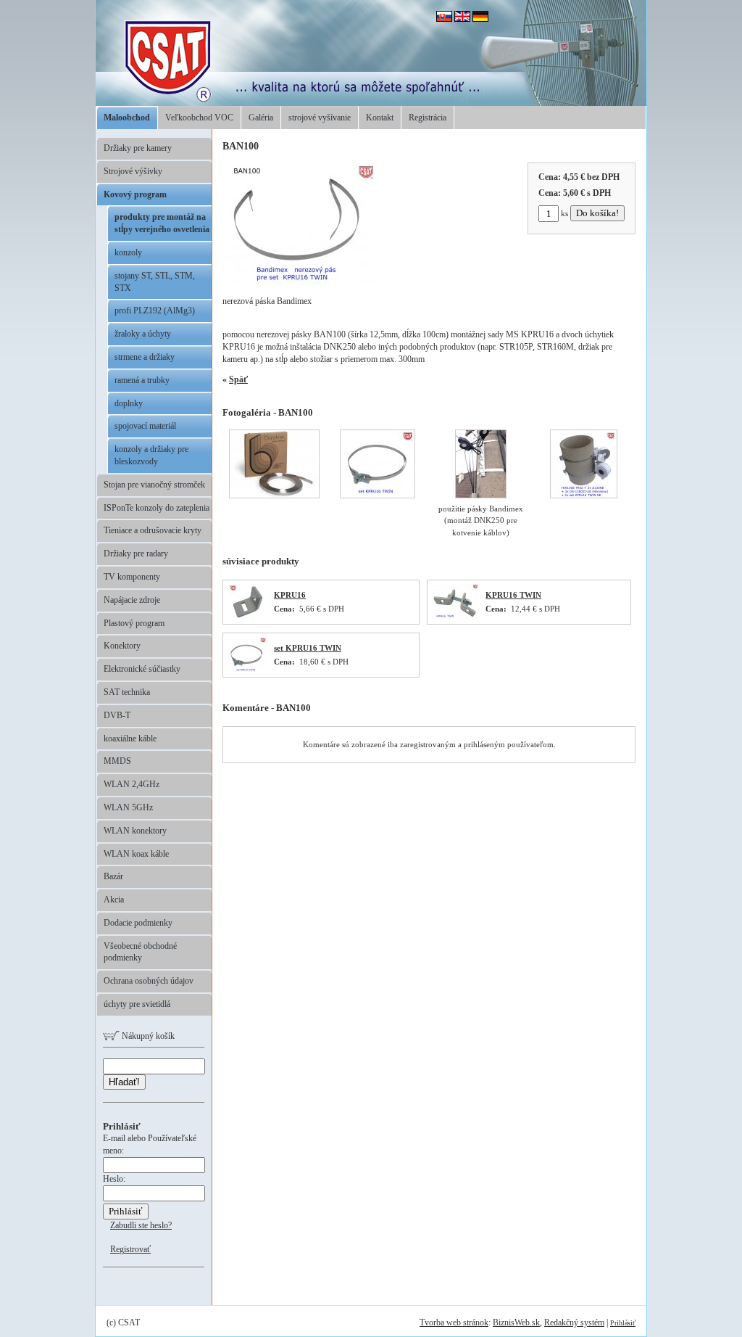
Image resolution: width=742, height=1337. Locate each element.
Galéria (261, 117)
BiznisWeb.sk (516, 1322)
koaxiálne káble (130, 738)
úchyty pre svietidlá (137, 1004)
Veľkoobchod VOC (199, 117)
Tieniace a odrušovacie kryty (152, 530)
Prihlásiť (622, 1323)
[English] (462, 19)
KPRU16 (290, 595)
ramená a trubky (142, 380)
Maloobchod (127, 117)
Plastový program (134, 623)
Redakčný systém (574, 1322)
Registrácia (427, 117)
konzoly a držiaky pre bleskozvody (151, 455)
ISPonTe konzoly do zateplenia (156, 508)
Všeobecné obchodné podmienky (140, 952)
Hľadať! (124, 1082)
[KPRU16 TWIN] (454, 617)
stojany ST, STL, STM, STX (154, 282)
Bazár (113, 876)
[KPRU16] (247, 617)
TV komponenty (132, 577)
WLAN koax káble (136, 854)
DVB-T (117, 715)
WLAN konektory (135, 831)
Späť (238, 379)
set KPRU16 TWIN (307, 647)
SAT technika (127, 692)
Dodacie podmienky (138, 923)
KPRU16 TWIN (513, 595)
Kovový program (135, 194)
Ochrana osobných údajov (148, 981)
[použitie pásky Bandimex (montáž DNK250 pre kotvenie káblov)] (481, 495)
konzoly (128, 252)
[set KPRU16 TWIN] (247, 670)
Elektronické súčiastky (142, 669)
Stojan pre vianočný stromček (154, 485)
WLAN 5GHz (128, 807)
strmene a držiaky (144, 357)
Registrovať (130, 1249)
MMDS (117, 761)
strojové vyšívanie (319, 117)
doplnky (128, 403)
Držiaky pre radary (136, 553)
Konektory (122, 646)
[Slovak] (444, 19)
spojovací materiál (145, 426)
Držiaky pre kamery (138, 148)
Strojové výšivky (133, 171)
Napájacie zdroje (132, 600)
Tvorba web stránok (454, 1322)
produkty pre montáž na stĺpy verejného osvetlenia (161, 223)
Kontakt (379, 117)
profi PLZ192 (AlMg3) (154, 310)
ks (564, 213)
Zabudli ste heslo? (141, 1225)
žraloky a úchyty (142, 334)
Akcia (114, 899)
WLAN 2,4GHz (131, 784)
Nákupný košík (147, 1036)
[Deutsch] (480, 19)
